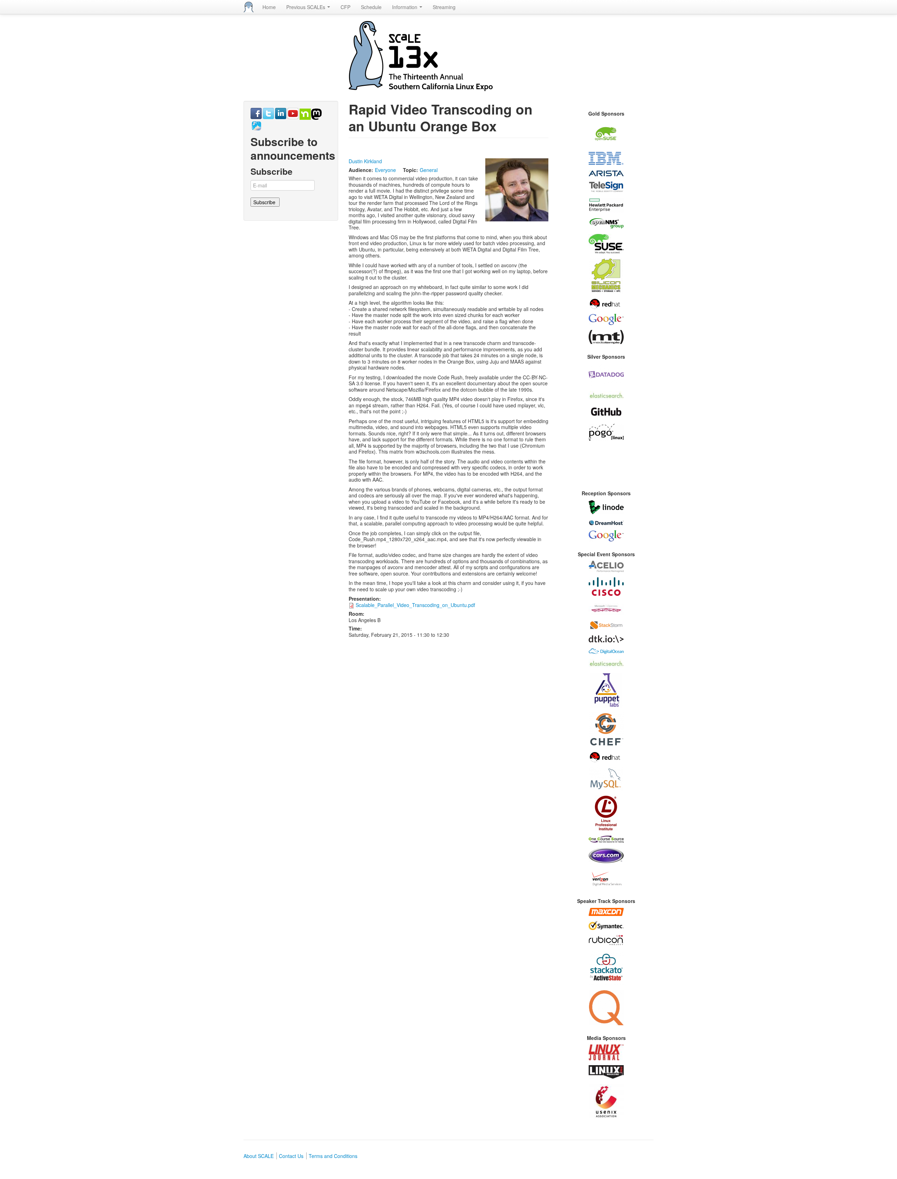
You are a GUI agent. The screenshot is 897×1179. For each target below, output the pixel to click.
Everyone (385, 169)
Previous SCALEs (306, 7)
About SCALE (259, 1155)
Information (405, 7)
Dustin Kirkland (365, 161)
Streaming (444, 7)
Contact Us (291, 1155)
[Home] (249, 7)
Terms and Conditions (333, 1155)
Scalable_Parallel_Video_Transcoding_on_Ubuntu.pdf (415, 604)
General (429, 169)
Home (269, 7)
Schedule (371, 7)
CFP (345, 7)
